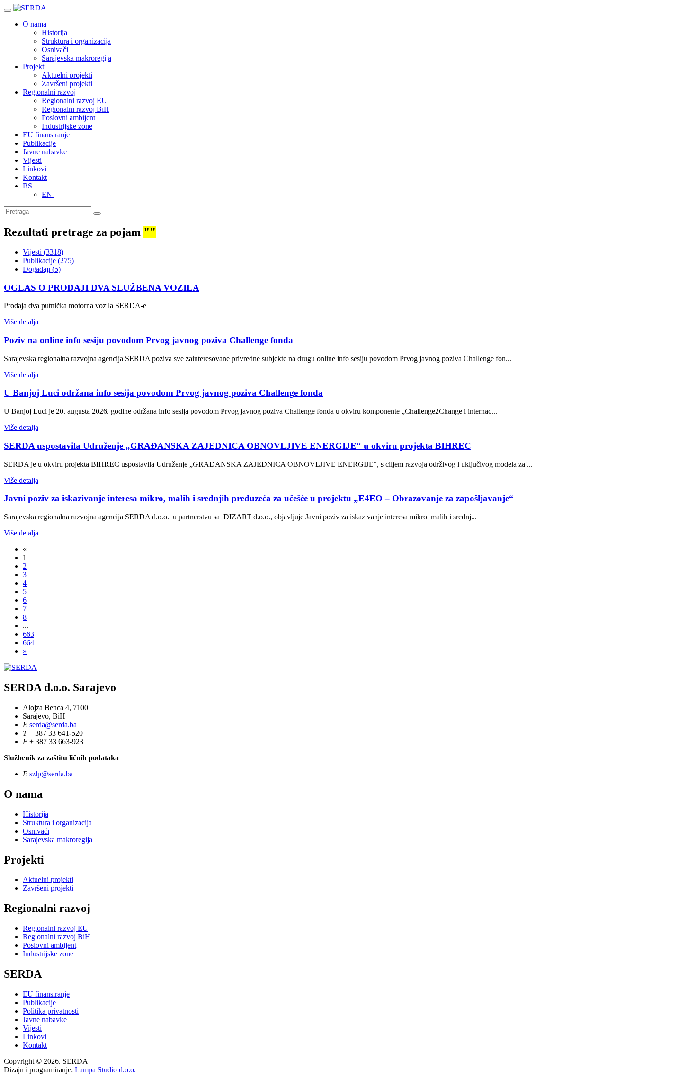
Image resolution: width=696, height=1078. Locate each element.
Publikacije (39, 143)
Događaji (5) (42, 269)
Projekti (34, 66)
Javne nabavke (45, 152)
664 (28, 643)
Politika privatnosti (51, 1011)
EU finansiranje (46, 135)
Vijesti (32, 160)
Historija (54, 32)
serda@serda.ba (53, 725)
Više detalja (21, 322)
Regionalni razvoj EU (74, 101)
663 (28, 634)
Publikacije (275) (48, 261)
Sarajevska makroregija (76, 58)
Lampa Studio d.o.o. (105, 1070)
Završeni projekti (67, 84)
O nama (34, 24)
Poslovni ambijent (68, 118)
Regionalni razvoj (49, 92)
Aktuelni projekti (67, 75)
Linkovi (34, 169)
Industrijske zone (67, 126)
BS (28, 186)
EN (48, 194)
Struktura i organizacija (76, 41)
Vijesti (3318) (43, 252)
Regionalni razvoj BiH (75, 109)
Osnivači (55, 49)
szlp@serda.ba (51, 774)
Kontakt (35, 177)
